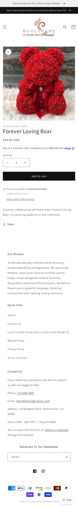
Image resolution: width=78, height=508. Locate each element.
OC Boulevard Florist (34, 501)
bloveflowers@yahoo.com (33, 401)
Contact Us (14, 323)
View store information (21, 199)
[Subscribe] (66, 457)
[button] (5, 27)
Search (12, 315)
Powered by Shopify (51, 501)
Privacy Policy (16, 349)
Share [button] (10, 224)
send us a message (56, 430)
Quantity (7, 155)
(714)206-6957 (25, 393)
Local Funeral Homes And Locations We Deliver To (38, 332)
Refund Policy (16, 340)
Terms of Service (17, 357)
